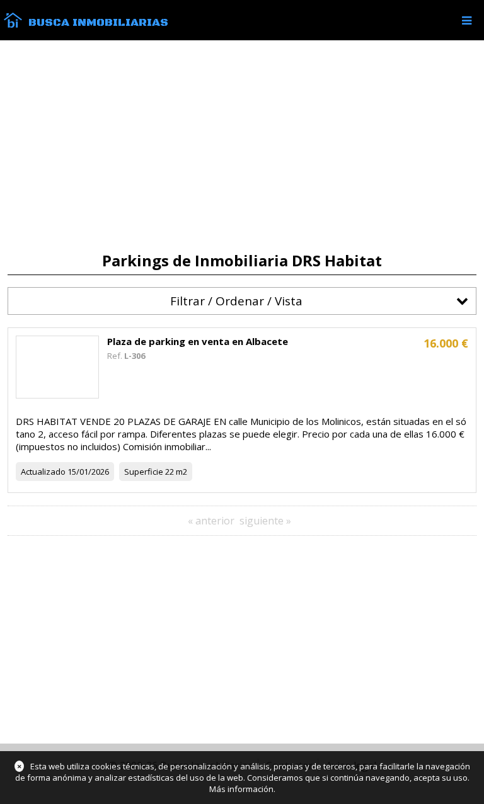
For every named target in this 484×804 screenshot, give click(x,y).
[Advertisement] (242, 146)
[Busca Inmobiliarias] (13, 24)
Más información (241, 789)
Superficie (143, 471)
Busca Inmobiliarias (98, 23)
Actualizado (43, 471)
